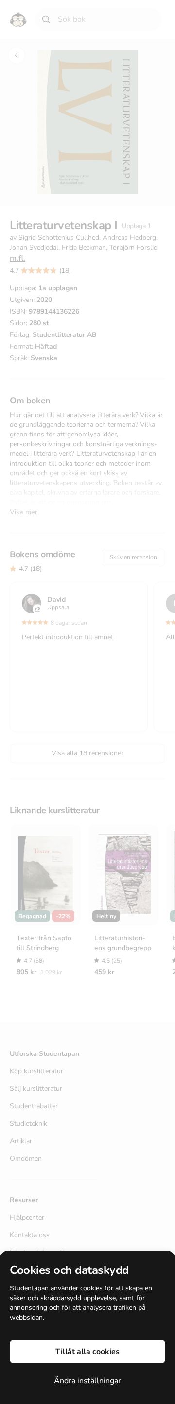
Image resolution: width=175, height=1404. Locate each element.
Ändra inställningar (87, 1380)
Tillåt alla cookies (87, 1351)
